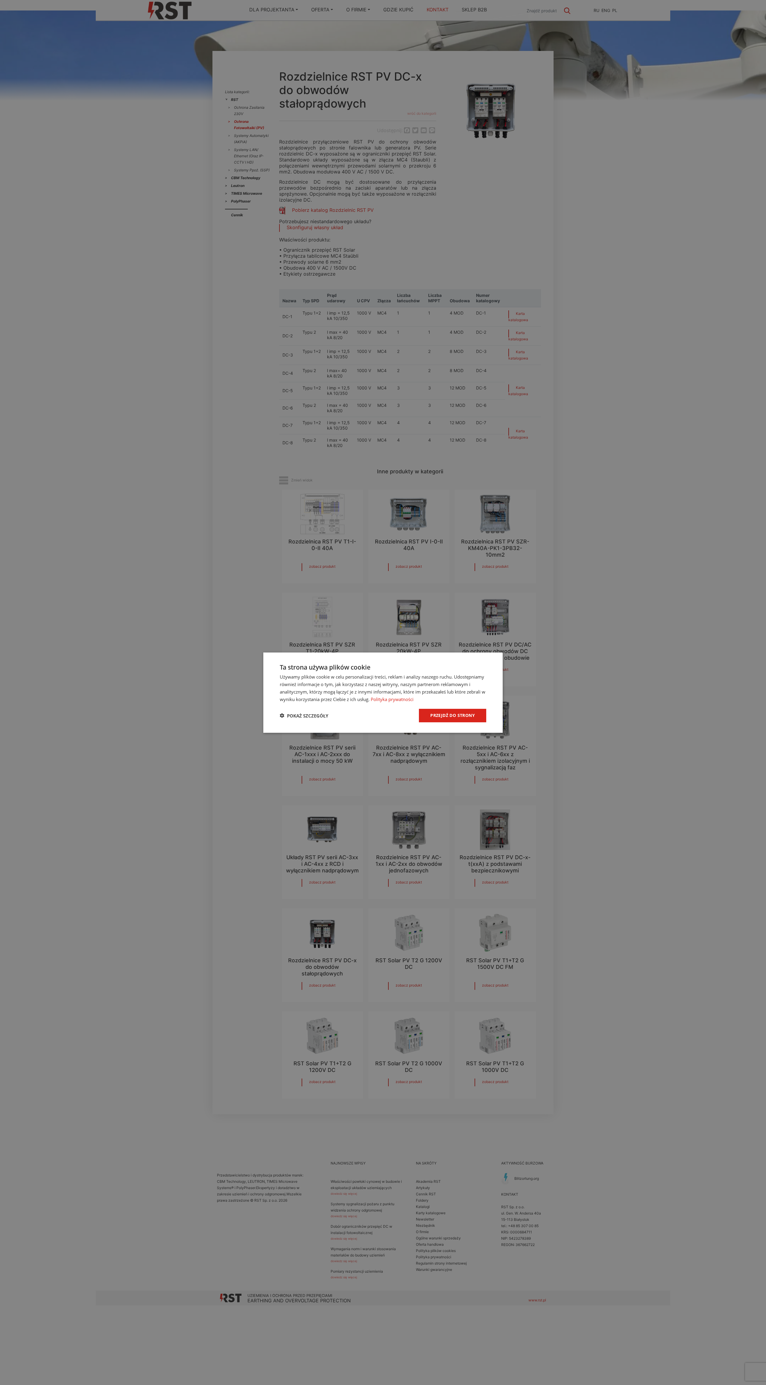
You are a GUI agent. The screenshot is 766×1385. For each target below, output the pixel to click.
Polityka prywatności (392, 699)
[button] (304, 715)
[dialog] (383, 692)
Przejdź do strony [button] (452, 715)
